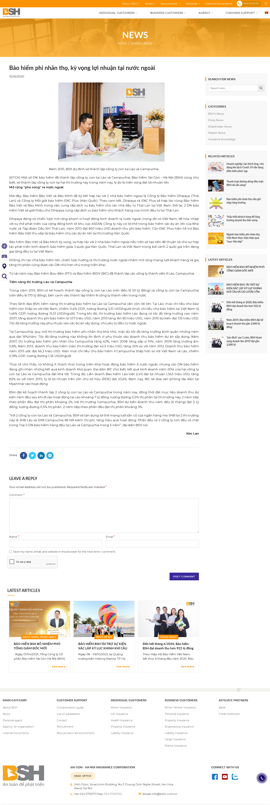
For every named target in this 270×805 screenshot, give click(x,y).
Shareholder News (220, 126)
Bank (222, 707)
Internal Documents (16, 733)
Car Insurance (119, 714)
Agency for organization (18, 726)
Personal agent (12, 720)
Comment (17, 495)
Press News (48, 637)
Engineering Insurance (179, 726)
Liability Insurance (122, 733)
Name (14, 537)
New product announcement (75, 733)
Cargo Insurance (175, 739)
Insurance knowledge (222, 139)
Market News (141, 43)
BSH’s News (31, 637)
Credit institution (229, 714)
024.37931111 (88, 794)
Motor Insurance (121, 707)
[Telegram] (50, 455)
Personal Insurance (177, 714)
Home (122, 43)
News (6, 714)
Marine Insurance (176, 745)
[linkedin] (41, 455)
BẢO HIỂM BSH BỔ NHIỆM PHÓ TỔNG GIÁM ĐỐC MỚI (37, 646)
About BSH (10, 707)
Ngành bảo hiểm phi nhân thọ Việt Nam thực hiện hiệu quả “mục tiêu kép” (243, 238)
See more (58, 666)
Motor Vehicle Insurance (180, 707)
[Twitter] (32, 455)
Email (110, 537)
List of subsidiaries (68, 714)
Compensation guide (70, 707)
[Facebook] (23, 455)
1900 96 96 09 (250, 3)
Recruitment (65, 726)
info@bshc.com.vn (164, 794)
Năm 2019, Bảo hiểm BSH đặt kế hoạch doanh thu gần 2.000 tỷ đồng (244, 323)
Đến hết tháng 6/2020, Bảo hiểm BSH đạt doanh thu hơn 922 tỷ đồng (168, 646)
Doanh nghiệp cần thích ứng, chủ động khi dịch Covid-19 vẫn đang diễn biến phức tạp (245, 167)
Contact (62, 720)
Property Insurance (123, 726)
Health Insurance (122, 720)
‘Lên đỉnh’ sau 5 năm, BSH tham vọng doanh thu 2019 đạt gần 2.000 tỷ (244, 341)
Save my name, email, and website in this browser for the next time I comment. (64, 551)
